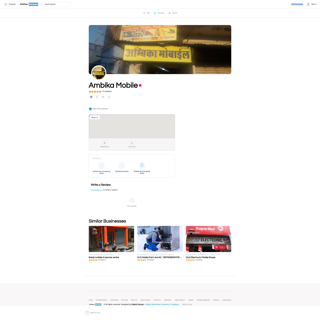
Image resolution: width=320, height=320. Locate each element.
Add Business (297, 4)
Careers (191, 300)
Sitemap (216, 300)
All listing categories (203, 300)
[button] (91, 97)
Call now (132, 147)
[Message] (103, 97)
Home (91, 300)
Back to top (187, 304)
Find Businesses (101, 300)
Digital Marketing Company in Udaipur (162, 304)
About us (134, 300)
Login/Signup (226, 300)
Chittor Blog (114, 300)
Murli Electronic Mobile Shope (200, 257)
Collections (167, 300)
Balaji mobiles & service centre (104, 257)
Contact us (157, 300)
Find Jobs (124, 300)
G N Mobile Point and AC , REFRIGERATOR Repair (162, 257)
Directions (104, 147)
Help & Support (180, 300)
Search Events (145, 300)
